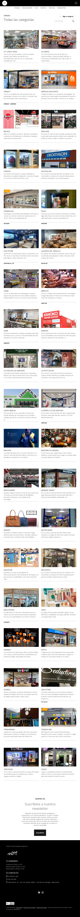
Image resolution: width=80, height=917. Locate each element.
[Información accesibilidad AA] (10, 903)
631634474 (6, 622)
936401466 (44, 423)
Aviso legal (19, 907)
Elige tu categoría (68, 16)
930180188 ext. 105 (9, 263)
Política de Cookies (41, 907)
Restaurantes (27, 8)
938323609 (44, 223)
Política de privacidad (29, 907)
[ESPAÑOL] (4, 3)
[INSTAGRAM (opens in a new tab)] (43, 892)
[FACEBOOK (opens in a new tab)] (39, 892)
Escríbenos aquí (13, 876)
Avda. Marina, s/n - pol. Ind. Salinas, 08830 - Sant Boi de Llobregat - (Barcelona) (33, 882)
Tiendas (17, 8)
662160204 (6, 223)
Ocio (36, 8)
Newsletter (61, 8)
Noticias (52, 8)
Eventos (43, 8)
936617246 (44, 303)
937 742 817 (44, 702)
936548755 (6, 343)
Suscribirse (40, 833)
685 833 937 (44, 263)
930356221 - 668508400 (10, 104)
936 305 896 (12, 879)
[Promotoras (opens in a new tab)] (12, 853)
